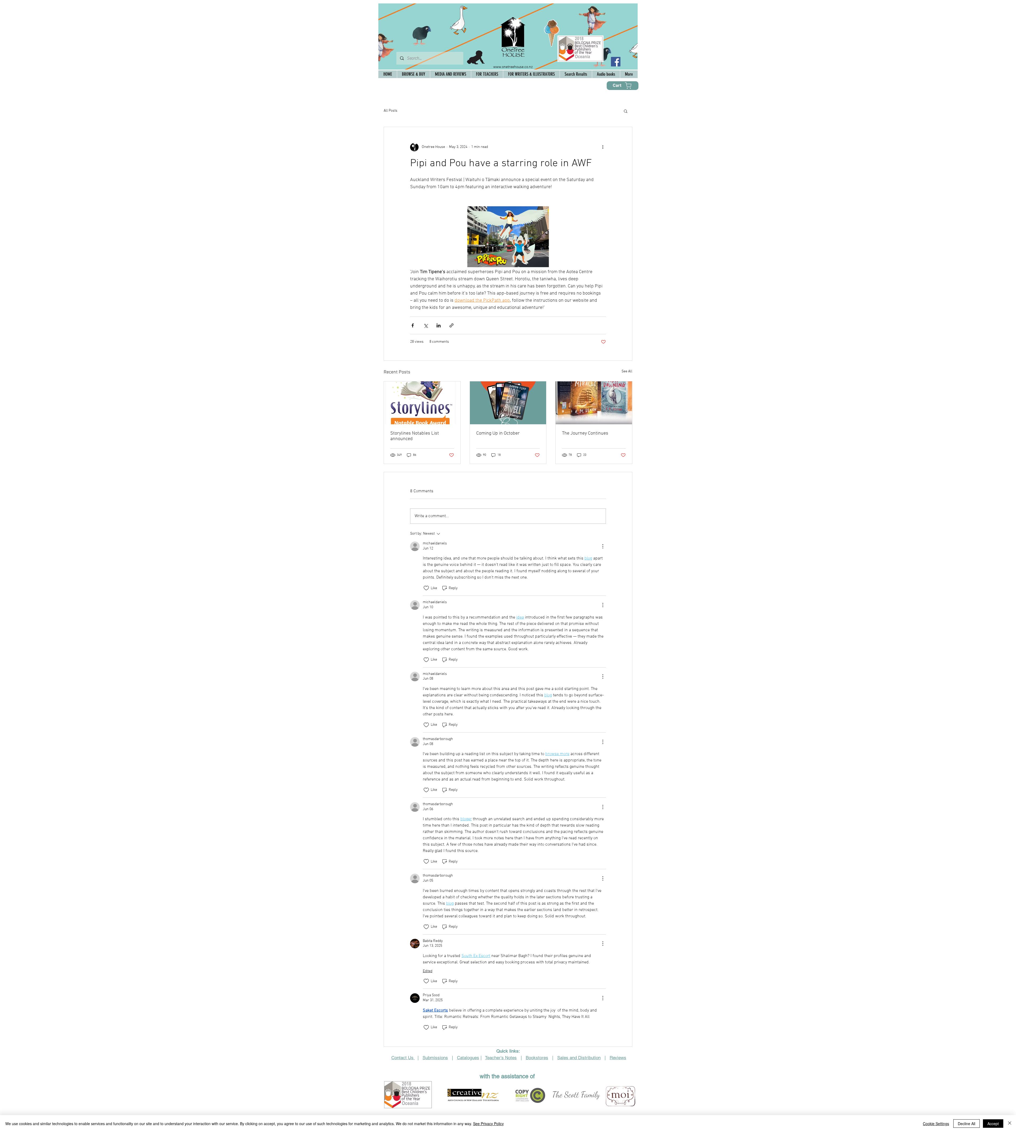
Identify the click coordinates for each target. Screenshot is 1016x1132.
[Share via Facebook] (412, 325)
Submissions (435, 1057)
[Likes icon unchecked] (426, 588)
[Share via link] (451, 325)
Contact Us (403, 1057)
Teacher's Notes (501, 1057)
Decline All (966, 1123)
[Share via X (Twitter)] (425, 325)
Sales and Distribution (579, 1057)
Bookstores (537, 1057)
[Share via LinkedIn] (438, 325)
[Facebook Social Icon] (615, 61)
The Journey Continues (585, 433)
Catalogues (468, 1057)
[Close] (1009, 1123)
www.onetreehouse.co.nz (513, 67)
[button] (625, 111)
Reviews (618, 1057)
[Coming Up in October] (508, 402)
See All (627, 371)
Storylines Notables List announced (414, 436)
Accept (993, 1123)
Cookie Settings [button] (936, 1123)
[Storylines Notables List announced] (422, 402)
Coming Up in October (498, 433)
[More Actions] (603, 546)
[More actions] (603, 147)
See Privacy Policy (488, 1123)
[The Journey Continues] (594, 402)
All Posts (390, 111)
